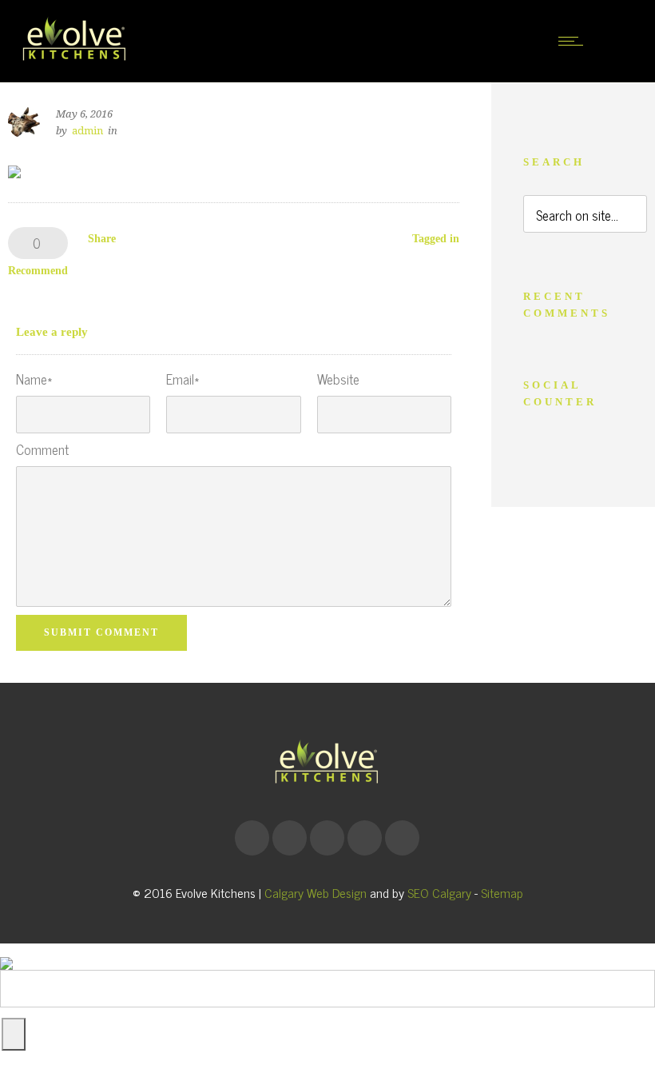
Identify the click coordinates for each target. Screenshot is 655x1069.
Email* (182, 379)
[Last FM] (364, 838)
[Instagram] (326, 838)
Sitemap (502, 892)
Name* (34, 379)
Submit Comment (101, 632)
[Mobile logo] (6, 951)
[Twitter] (401, 838)
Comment (42, 449)
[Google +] (289, 838)
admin (87, 131)
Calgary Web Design (315, 892)
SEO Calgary (439, 892)
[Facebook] (251, 838)
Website (338, 379)
